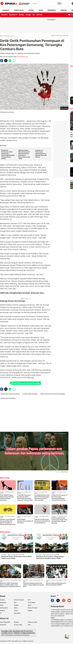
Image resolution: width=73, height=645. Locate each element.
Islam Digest (31, 602)
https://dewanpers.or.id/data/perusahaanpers (15, 635)
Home (1, 36)
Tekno (16, 608)
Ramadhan (17, 613)
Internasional (4, 608)
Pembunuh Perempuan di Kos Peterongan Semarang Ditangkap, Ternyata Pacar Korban (8, 154)
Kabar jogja (19, 10)
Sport (29, 605)
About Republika (5, 622)
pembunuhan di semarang (8, 398)
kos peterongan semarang (29, 394)
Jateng (31, 10)
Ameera (2, 600)
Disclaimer (3, 625)
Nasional (5, 10)
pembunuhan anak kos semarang (10, 394)
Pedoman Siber (32, 622)
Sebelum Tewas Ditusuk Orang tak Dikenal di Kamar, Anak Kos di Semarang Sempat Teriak (24, 154)
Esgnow (2, 610)
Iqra (15, 602)
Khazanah (3, 602)
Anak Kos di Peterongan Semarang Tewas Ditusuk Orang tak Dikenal (41, 153)
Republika (4, 14)
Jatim (41, 10)
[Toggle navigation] (2, 3)
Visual (16, 610)
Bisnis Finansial (32, 608)
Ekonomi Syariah (19, 600)
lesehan (63, 10)
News (2, 605)
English (30, 610)
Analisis (16, 605)
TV (1, 613)
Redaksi (16, 622)
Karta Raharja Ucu (22, 56)
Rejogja (7, 36)
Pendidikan (52, 10)
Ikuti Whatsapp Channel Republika (26, 383)
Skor (29, 600)
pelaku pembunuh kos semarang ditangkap (52, 394)
